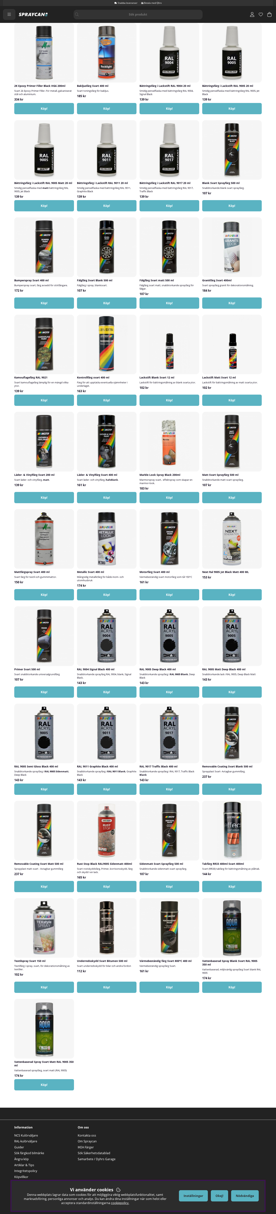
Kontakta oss (87, 1135)
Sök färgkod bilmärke (29, 1153)
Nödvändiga (245, 1196)
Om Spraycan (87, 1141)
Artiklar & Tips (24, 1165)
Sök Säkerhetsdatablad (94, 1153)
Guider (19, 1147)
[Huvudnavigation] (9, 14)
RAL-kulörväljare (25, 1141)
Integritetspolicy (25, 1171)
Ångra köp (21, 1159)
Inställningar (193, 1196)
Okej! (219, 1196)
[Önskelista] (260, 14)
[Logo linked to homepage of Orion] (33, 14)
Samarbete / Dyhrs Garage (96, 1159)
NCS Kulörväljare (26, 1135)
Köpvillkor (21, 1177)
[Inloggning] (252, 14)
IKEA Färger (86, 1147)
